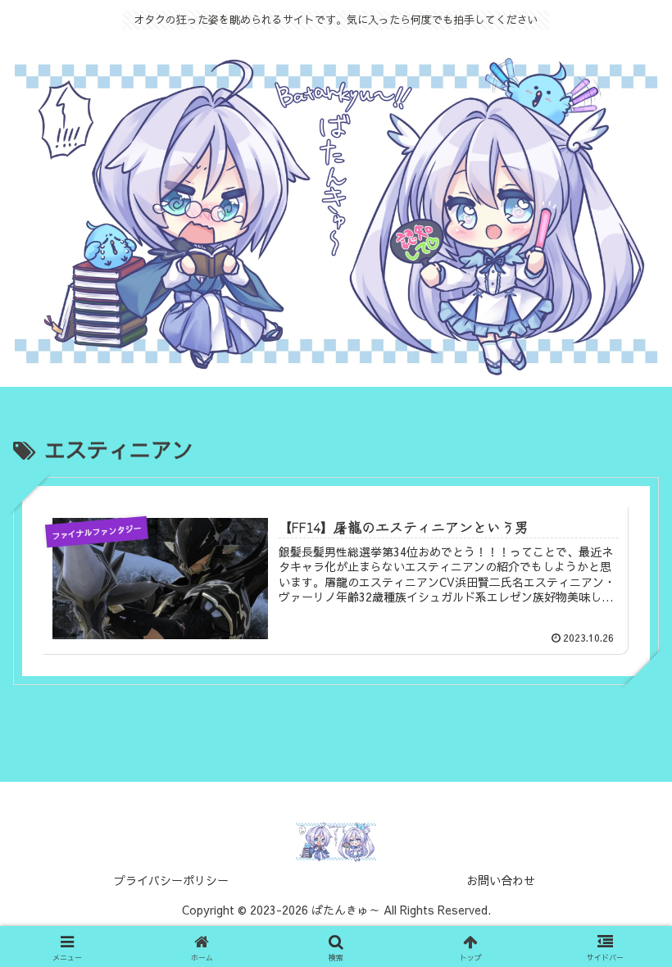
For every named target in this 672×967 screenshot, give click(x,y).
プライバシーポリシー (171, 880)
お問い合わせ (500, 880)
